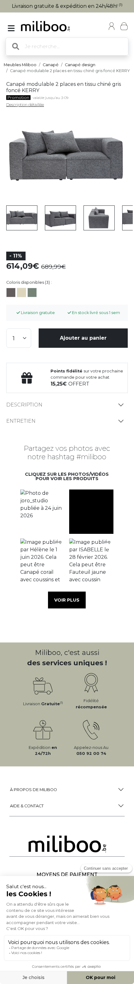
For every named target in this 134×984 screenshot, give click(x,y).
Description (24, 405)
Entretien (21, 421)
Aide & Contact (27, 806)
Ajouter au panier (83, 338)
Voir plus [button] (66, 600)
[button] (42, 511)
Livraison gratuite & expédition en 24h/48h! (67, 6)
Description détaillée (25, 104)
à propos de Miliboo (33, 789)
